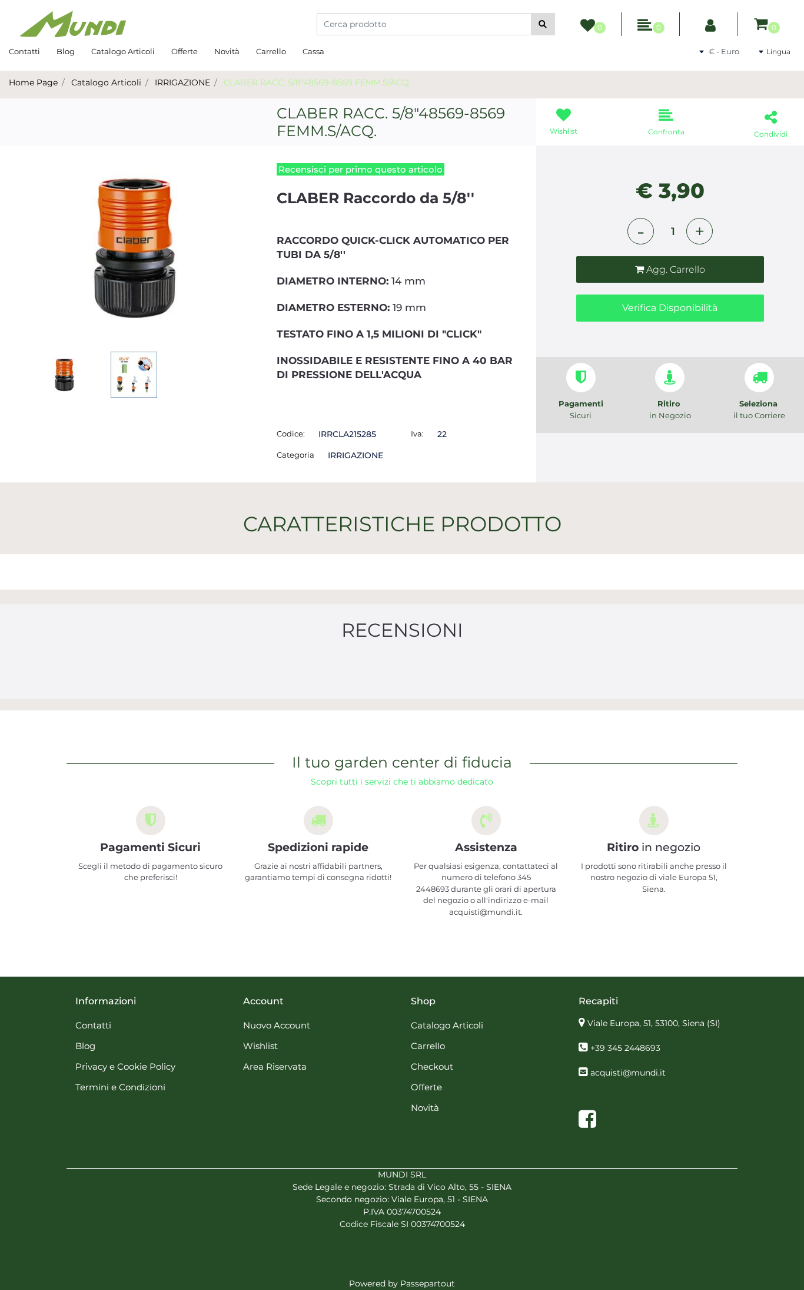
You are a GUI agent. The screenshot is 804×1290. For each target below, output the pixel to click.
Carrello (271, 51)
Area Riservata (275, 1066)
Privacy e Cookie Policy (125, 1066)
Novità (227, 51)
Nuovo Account (276, 1025)
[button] (543, 24)
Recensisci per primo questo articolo (360, 169)
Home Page (33, 82)
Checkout (432, 1066)
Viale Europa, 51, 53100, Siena (653, 1023)
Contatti (24, 51)
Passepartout (427, 1283)
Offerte (184, 51)
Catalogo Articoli (123, 51)
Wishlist (260, 1045)
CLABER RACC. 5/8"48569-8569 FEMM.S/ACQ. (317, 82)
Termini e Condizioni (120, 1087)
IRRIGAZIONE (182, 82)
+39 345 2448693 (625, 1048)
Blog (66, 51)
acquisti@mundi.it (628, 1072)
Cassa (313, 51)
